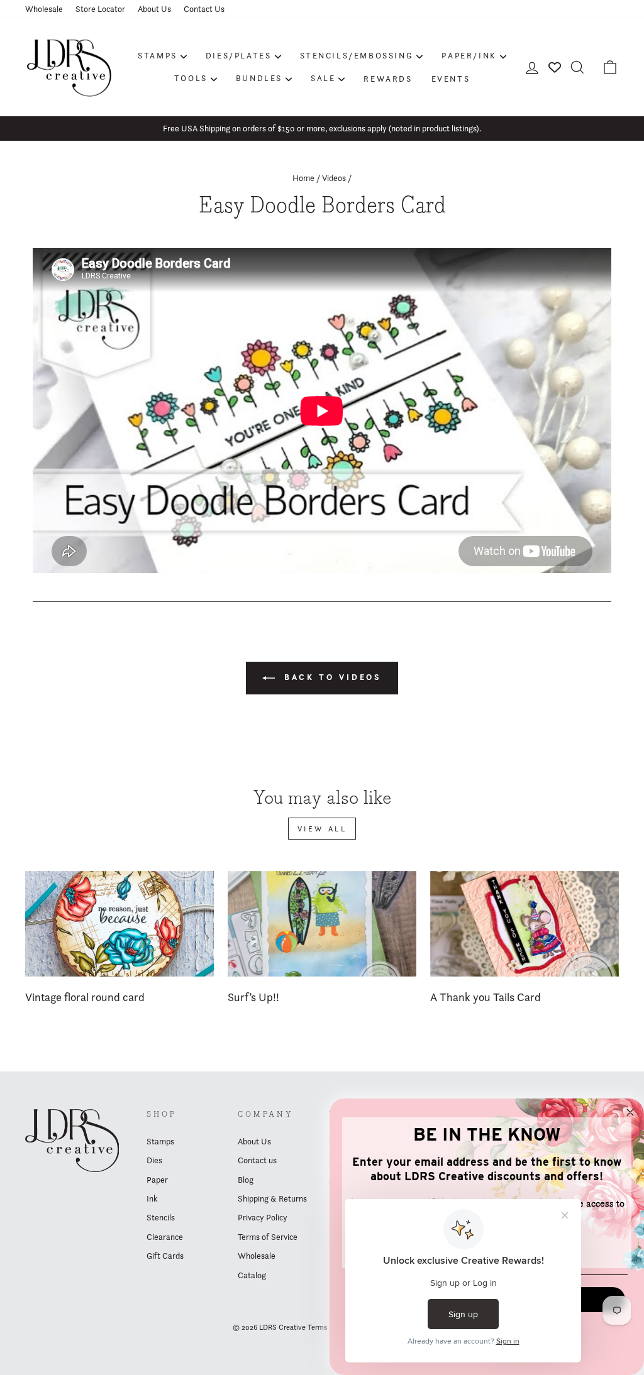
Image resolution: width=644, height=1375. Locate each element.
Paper (157, 1180)
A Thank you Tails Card (485, 997)
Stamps (157, 55)
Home (303, 178)
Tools (191, 78)
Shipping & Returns (272, 1198)
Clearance (165, 1237)
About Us (154, 9)
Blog (245, 1180)
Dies (154, 1160)
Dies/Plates (239, 55)
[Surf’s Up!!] (322, 924)
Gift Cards (165, 1256)
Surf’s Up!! (253, 997)
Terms (317, 1327)
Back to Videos (331, 677)
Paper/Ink (468, 55)
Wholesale (44, 9)
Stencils (161, 1217)
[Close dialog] (630, 1112)
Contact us (257, 1160)
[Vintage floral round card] (119, 924)
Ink (152, 1198)
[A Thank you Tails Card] (524, 924)
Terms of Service (267, 1237)
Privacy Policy (262, 1217)
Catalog (252, 1275)
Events (450, 79)
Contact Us (204, 9)
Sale (323, 78)
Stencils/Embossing (357, 55)
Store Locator (100, 9)
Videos (334, 178)
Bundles (259, 78)
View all (322, 828)
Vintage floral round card (85, 997)
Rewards (388, 79)
